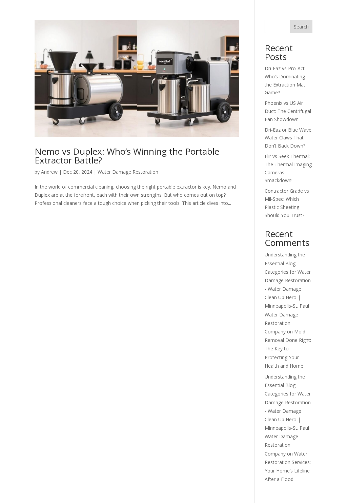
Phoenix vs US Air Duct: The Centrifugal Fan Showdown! (288, 111)
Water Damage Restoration (128, 172)
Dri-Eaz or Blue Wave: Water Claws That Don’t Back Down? (288, 138)
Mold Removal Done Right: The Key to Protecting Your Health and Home (288, 348)
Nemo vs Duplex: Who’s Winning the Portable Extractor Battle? (127, 155)
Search (301, 26)
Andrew (49, 172)
